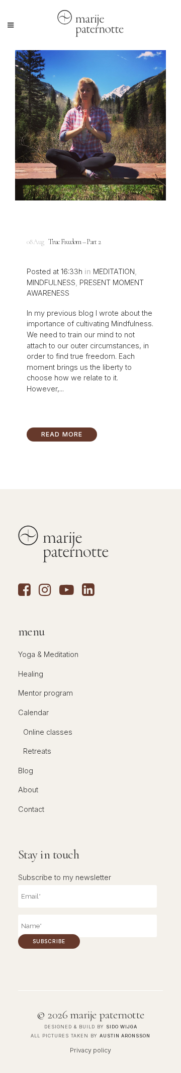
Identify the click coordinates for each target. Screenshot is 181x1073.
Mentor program (45, 693)
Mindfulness (51, 282)
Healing (30, 674)
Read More (62, 434)
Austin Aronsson (125, 1035)
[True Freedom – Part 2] (90, 125)
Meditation (114, 271)
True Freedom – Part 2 (74, 242)
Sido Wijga (121, 1026)
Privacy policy (90, 1050)
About (28, 789)
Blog (25, 770)
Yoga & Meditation (48, 654)
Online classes (47, 732)
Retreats (37, 751)
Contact (31, 809)
